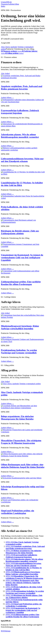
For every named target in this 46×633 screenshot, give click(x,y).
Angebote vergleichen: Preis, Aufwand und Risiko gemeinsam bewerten (21, 87)
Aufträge (11, 4)
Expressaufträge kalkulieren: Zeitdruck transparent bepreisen (20, 111)
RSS (2, 631)
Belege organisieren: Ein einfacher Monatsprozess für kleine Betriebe (17, 417)
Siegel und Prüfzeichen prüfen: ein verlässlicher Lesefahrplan (17, 511)
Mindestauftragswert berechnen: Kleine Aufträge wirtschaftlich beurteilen (20, 327)
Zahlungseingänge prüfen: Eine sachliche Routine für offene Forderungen (21, 283)
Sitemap (7, 631)
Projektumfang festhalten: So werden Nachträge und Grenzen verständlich (19, 351)
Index (3, 6)
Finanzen (4, 4)
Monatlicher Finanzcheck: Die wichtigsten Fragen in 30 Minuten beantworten (21, 441)
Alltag (16, 4)
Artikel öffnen (7, 98)
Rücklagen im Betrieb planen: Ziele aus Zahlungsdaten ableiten (20, 232)
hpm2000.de (6, 2)
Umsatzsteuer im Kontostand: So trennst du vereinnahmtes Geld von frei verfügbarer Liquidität (22, 257)
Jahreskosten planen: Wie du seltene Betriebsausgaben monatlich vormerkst (20, 135)
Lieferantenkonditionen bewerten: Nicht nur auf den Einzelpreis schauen (22, 159)
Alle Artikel (5, 73)
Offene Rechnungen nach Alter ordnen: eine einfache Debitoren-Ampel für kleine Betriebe (22, 465)
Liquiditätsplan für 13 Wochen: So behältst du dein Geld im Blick (22, 184)
